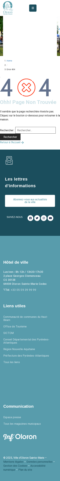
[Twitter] (37, 218)
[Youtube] (50, 218)
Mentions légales (13, 461)
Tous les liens (11, 362)
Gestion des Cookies (15, 465)
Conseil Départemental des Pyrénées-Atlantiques (26, 341)
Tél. (21, 289)
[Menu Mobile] (32, 8)
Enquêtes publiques (22, 381)
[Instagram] (44, 218)
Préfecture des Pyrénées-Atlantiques (26, 355)
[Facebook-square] (30, 218)
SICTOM (8, 333)
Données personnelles (39, 461)
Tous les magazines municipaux (22, 423)
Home (9, 61)
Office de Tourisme (15, 326)
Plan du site (25, 469)
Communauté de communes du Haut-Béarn (25, 318)
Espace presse (12, 417)
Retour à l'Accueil (10, 142)
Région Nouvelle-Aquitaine (19, 349)
